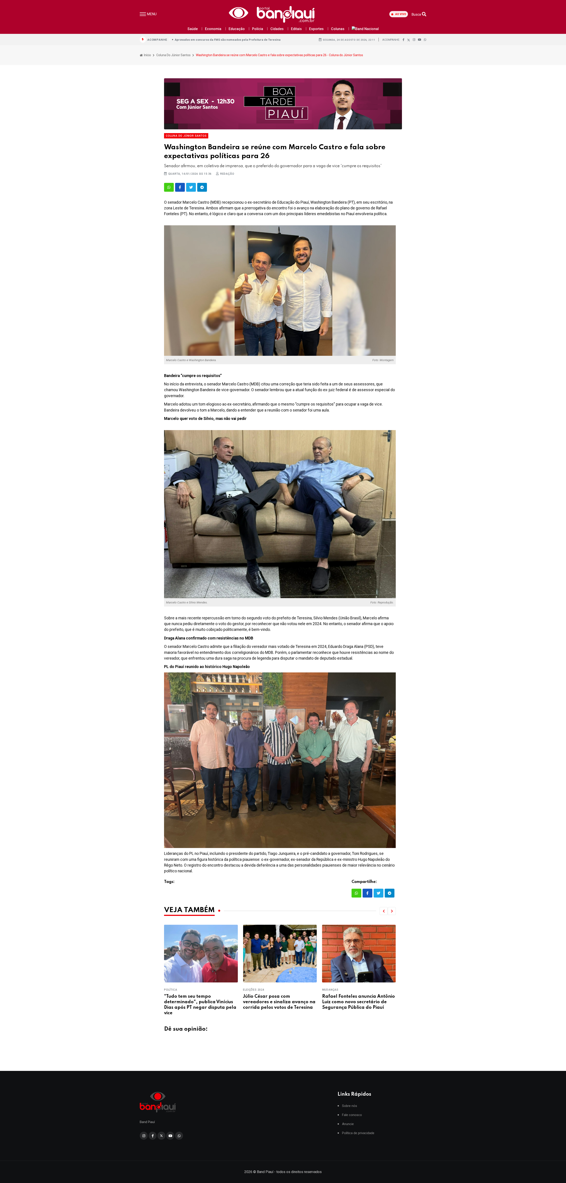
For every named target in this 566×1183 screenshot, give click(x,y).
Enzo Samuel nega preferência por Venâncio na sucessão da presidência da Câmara (356, 1002)
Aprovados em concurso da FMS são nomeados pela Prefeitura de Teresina (228, 39)
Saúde (192, 29)
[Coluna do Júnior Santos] (283, 103)
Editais (296, 29)
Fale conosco (352, 1115)
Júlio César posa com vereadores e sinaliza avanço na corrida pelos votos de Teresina (200, 1002)
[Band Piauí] (273, 14)
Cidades (277, 29)
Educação (237, 29)
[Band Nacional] (365, 29)
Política (328, 989)
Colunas (337, 29)
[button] (384, 911)
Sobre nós (349, 1106)
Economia (213, 29)
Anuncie (348, 1124)
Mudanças (251, 989)
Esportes (316, 29)
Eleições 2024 (174, 989)
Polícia (257, 29)
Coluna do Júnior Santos (173, 55)
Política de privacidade (358, 1133)
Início (147, 55)
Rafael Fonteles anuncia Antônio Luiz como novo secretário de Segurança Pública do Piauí (279, 1002)
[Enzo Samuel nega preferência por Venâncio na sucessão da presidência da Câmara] (359, 953)
